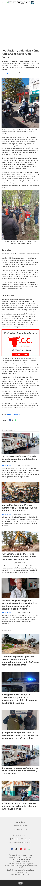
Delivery (9, 414)
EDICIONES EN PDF (20, 829)
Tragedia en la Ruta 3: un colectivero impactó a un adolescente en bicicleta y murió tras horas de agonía (19, 698)
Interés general (7, 73)
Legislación (16, 414)
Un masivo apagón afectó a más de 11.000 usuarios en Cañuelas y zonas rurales (19, 459)
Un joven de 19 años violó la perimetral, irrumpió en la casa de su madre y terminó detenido (20, 735)
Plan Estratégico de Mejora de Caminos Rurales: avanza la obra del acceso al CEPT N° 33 (19, 557)
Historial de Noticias (21, 826)
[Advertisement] (20, 26)
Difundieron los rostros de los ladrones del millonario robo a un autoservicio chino (19, 806)
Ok (20, 883)
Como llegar (20, 822)
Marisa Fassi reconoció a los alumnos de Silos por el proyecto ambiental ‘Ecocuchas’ (19, 508)
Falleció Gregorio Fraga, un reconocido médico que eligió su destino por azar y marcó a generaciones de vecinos (19, 604)
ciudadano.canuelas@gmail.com (20, 843)
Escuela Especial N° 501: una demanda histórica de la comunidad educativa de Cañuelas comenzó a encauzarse (20, 660)
